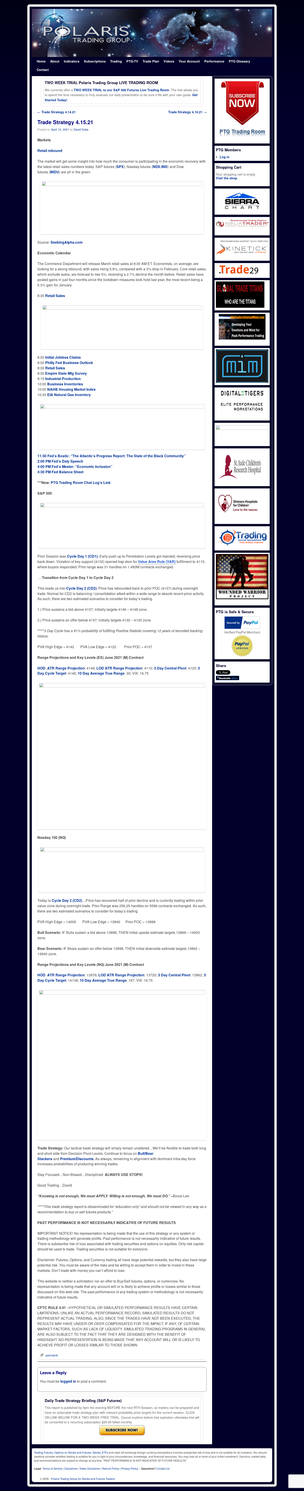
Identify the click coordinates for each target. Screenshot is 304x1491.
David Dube (81, 129)
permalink (52, 1355)
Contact (43, 69)
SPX (120, 166)
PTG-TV (132, 61)
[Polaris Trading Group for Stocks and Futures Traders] (152, 33)
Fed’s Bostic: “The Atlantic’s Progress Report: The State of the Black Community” (116, 455)
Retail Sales (55, 295)
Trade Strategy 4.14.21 (56, 112)
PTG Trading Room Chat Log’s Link (81, 482)
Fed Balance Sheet (67, 471)
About (54, 61)
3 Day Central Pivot (170, 668)
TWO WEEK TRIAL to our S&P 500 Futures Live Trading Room (121, 90)
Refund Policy (110, 1468)
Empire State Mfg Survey (66, 373)
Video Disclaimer (89, 1468)
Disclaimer (71, 1468)
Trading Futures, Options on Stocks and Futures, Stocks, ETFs (71, 1452)
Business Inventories (65, 383)
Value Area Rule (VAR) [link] (157, 561)
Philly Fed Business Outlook (69, 362)
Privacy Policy (129, 1468)
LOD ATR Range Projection (119, 668)
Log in (224, 157)
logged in (68, 1381)
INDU (54, 171)
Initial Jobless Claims (63, 357)
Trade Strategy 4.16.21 (187, 112)
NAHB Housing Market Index (71, 389)
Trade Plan (151, 61)
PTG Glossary (239, 61)
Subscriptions (95, 61)
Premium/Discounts (76, 1158)
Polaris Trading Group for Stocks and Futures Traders (83, 1479)
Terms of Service (53, 1468)
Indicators (71, 61)
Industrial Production (63, 378)
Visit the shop (226, 178)
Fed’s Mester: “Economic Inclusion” (82, 466)
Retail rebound (49, 150)
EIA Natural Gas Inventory (69, 394)
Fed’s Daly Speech (67, 461)
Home (41, 61)
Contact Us (163, 1468)
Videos (169, 61)
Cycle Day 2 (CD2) (67, 900)
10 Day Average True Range (102, 673)
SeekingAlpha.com (67, 242)
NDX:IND (160, 166)
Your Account (189, 61)
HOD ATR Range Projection (61, 668)
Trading (116, 61)
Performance (214, 61)
